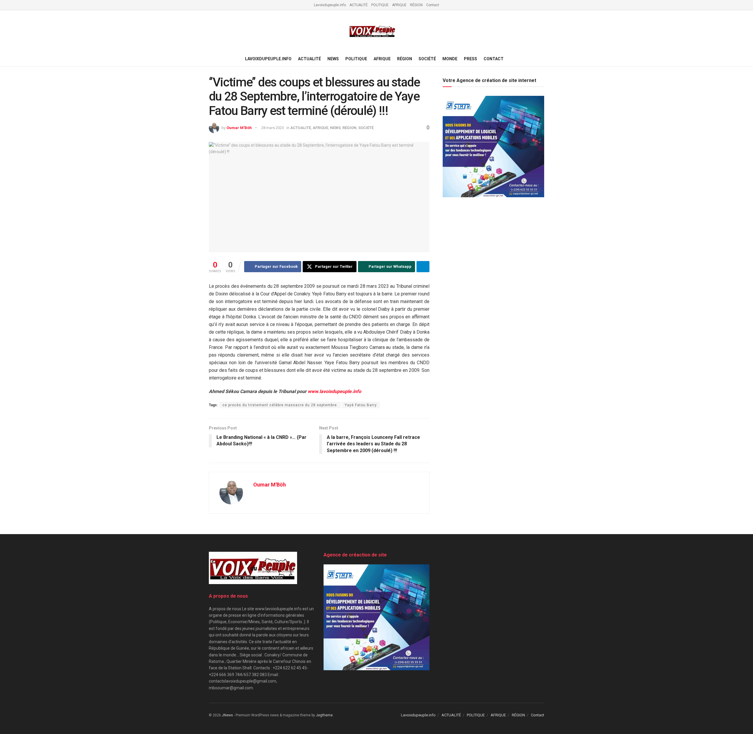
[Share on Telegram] (423, 266)
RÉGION (416, 5)
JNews (227, 715)
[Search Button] (542, 58)
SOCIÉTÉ (427, 58)
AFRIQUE (399, 5)
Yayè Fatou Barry (361, 405)
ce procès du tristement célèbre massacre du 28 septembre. (280, 405)
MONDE (449, 58)
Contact (432, 5)
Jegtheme (324, 715)
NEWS (333, 58)
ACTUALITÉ (358, 5)
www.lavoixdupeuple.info (334, 391)
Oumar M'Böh (239, 128)
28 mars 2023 (272, 128)
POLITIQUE (380, 5)
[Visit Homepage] (372, 31)
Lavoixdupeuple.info (330, 5)
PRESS (470, 58)
